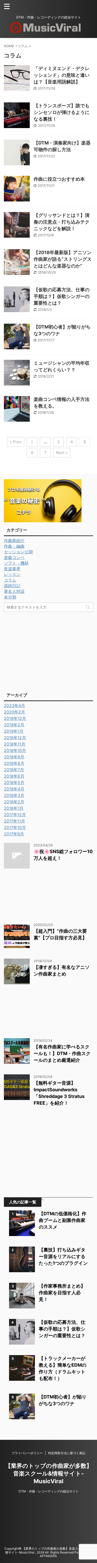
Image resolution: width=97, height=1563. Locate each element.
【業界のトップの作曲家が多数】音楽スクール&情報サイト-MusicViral (48, 1473)
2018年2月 (14, 801)
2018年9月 (14, 756)
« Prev (15, 441)
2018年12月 (15, 737)
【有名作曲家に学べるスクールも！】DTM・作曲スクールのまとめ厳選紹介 (62, 1053)
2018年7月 (14, 769)
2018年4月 (14, 789)
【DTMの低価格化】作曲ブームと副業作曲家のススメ (62, 1220)
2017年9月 (14, 833)
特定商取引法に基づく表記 (66, 1453)
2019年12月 (15, 718)
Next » (62, 452)
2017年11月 (14, 821)
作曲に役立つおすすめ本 (59, 179)
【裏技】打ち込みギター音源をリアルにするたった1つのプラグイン (63, 1256)
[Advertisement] (47, 650)
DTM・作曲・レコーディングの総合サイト (49, 1491)
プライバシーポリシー (27, 1453)
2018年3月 (14, 795)
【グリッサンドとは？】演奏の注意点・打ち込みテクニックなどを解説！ (61, 222)
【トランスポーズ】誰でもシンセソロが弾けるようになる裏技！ (61, 112)
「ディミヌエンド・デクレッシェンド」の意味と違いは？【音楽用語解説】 (61, 75)
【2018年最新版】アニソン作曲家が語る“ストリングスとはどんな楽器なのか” (63, 259)
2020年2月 (14, 712)
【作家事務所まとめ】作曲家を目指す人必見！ (62, 1292)
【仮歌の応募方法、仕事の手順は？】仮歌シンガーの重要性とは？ (61, 296)
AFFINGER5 (48, 1556)
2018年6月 (14, 776)
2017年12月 (15, 814)
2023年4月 (14, 705)
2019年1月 (14, 731)
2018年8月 (14, 763)
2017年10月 (15, 827)
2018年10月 (15, 750)
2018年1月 (14, 808)
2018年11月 (14, 744)
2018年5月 (14, 782)
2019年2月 (14, 724)
